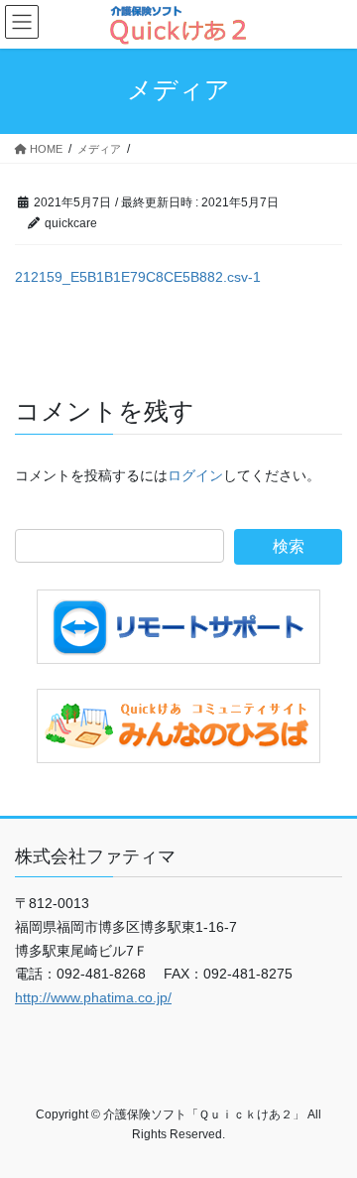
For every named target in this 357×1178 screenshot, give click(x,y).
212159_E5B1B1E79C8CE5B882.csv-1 (138, 277)
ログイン (195, 475)
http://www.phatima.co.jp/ (93, 997)
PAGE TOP (328, 1124)
